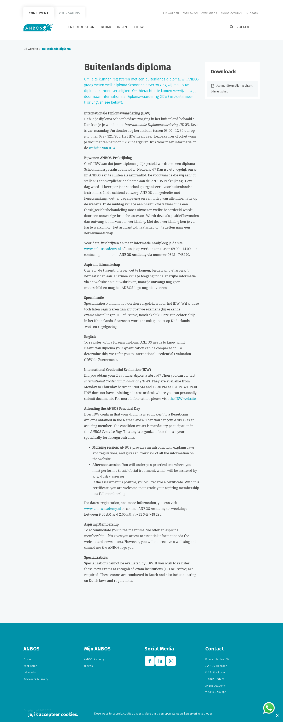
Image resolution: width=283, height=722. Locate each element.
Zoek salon (190, 13)
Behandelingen (114, 27)
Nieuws (139, 27)
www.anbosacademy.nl (102, 249)
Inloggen (252, 13)
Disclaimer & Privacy (35, 679)
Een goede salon (80, 27)
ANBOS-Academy (231, 13)
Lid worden (171, 13)
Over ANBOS (209, 13)
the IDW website (182, 399)
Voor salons (69, 13)
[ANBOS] (38, 28)
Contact (27, 659)
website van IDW (102, 148)
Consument (38, 13)
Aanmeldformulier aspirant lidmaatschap (231, 88)
